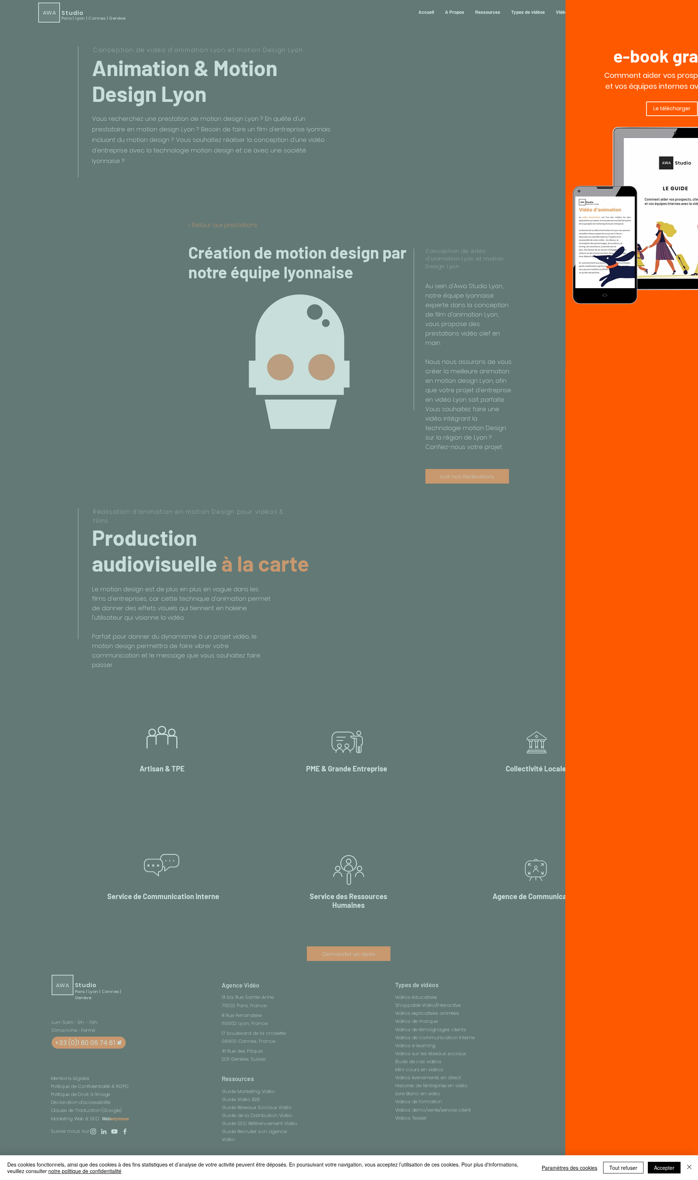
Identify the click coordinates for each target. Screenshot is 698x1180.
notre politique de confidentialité (84, 1171)
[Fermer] (689, 1167)
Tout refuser (623, 1167)
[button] (672, 12)
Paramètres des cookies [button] (569, 1167)
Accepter (664, 1167)
